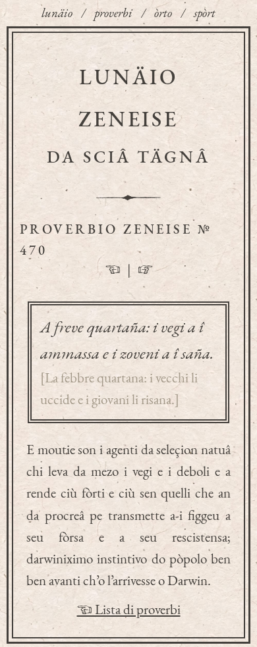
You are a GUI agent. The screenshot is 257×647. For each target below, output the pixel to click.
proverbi (113, 13)
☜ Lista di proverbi (129, 609)
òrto (163, 13)
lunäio (57, 13)
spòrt (204, 13)
